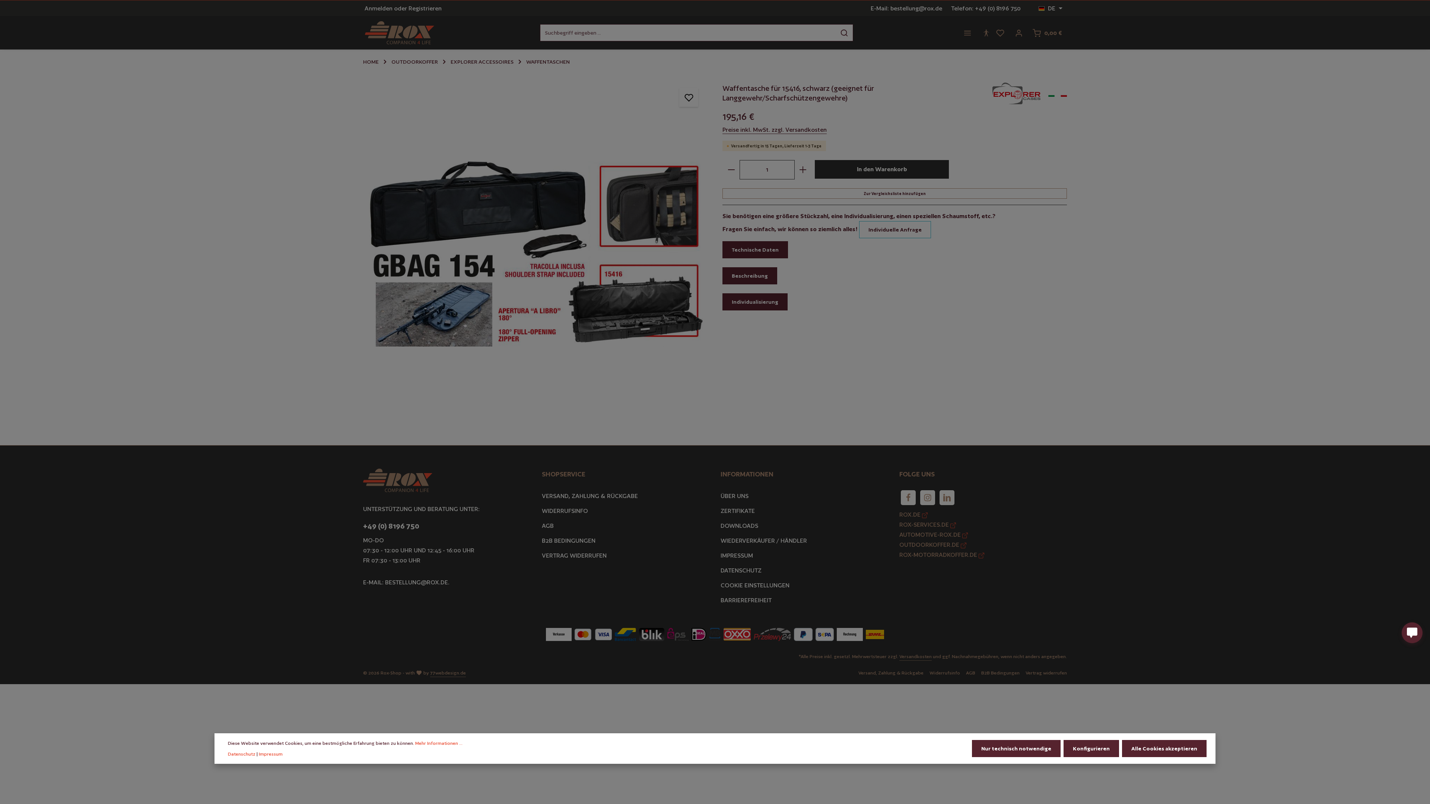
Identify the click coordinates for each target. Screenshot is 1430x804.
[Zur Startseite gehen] (399, 33)
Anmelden (379, 8)
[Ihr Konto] (1018, 32)
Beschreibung (750, 276)
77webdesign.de (448, 673)
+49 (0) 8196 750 (391, 526)
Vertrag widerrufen (574, 555)
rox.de (910, 514)
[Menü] (967, 32)
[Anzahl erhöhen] (803, 169)
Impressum (737, 555)
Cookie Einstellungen (755, 585)
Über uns (735, 496)
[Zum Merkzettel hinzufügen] (688, 97)
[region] (535, 251)
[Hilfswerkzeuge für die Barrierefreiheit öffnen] (986, 32)
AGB (548, 525)
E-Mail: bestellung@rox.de (906, 8)
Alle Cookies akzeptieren (1164, 749)
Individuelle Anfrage (895, 230)
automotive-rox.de (930, 534)
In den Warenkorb (882, 169)
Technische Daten (755, 250)
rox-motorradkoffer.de (939, 554)
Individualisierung (755, 302)
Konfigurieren (1091, 749)
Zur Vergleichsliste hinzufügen (895, 193)
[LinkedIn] (947, 497)
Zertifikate (738, 510)
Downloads (739, 525)
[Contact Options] (1412, 632)
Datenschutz (741, 570)
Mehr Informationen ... (439, 743)
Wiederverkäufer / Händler (764, 540)
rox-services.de (924, 524)
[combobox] (688, 32)
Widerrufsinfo (565, 510)
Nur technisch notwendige (1016, 749)
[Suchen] (844, 32)
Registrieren (425, 8)
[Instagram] (927, 497)
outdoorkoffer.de (930, 544)
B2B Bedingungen (568, 540)
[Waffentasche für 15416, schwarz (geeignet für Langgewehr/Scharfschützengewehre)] (535, 251)
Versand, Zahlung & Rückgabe (590, 496)
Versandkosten (915, 656)
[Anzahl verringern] (731, 169)
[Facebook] (908, 497)
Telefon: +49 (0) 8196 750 (986, 8)
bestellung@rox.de (416, 582)
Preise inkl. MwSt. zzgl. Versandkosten (774, 129)
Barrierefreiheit (746, 600)
